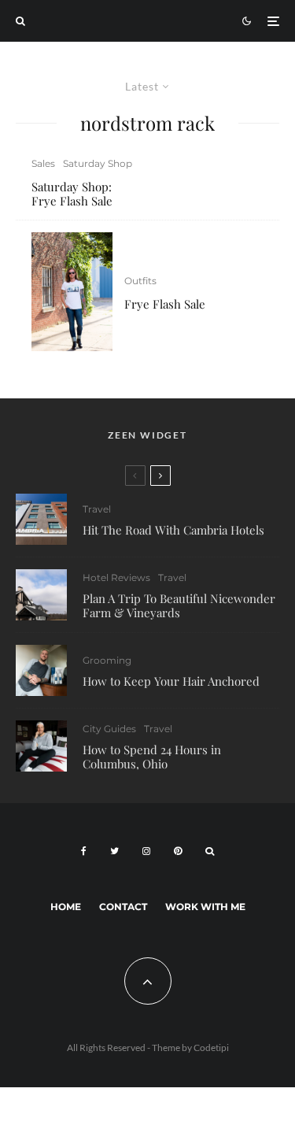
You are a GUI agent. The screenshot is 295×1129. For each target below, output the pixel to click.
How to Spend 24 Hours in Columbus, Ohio (152, 756)
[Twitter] (114, 851)
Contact (123, 906)
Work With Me (205, 906)
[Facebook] (83, 851)
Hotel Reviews (116, 577)
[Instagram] (146, 851)
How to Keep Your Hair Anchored (171, 681)
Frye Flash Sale (164, 304)
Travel (97, 509)
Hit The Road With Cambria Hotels (173, 530)
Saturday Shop (97, 163)
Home (65, 906)
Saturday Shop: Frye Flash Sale (71, 194)
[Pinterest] (178, 851)
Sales (43, 163)
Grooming (107, 660)
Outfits (140, 281)
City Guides (109, 729)
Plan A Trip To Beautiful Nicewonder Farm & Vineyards (179, 605)
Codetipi (211, 1047)
